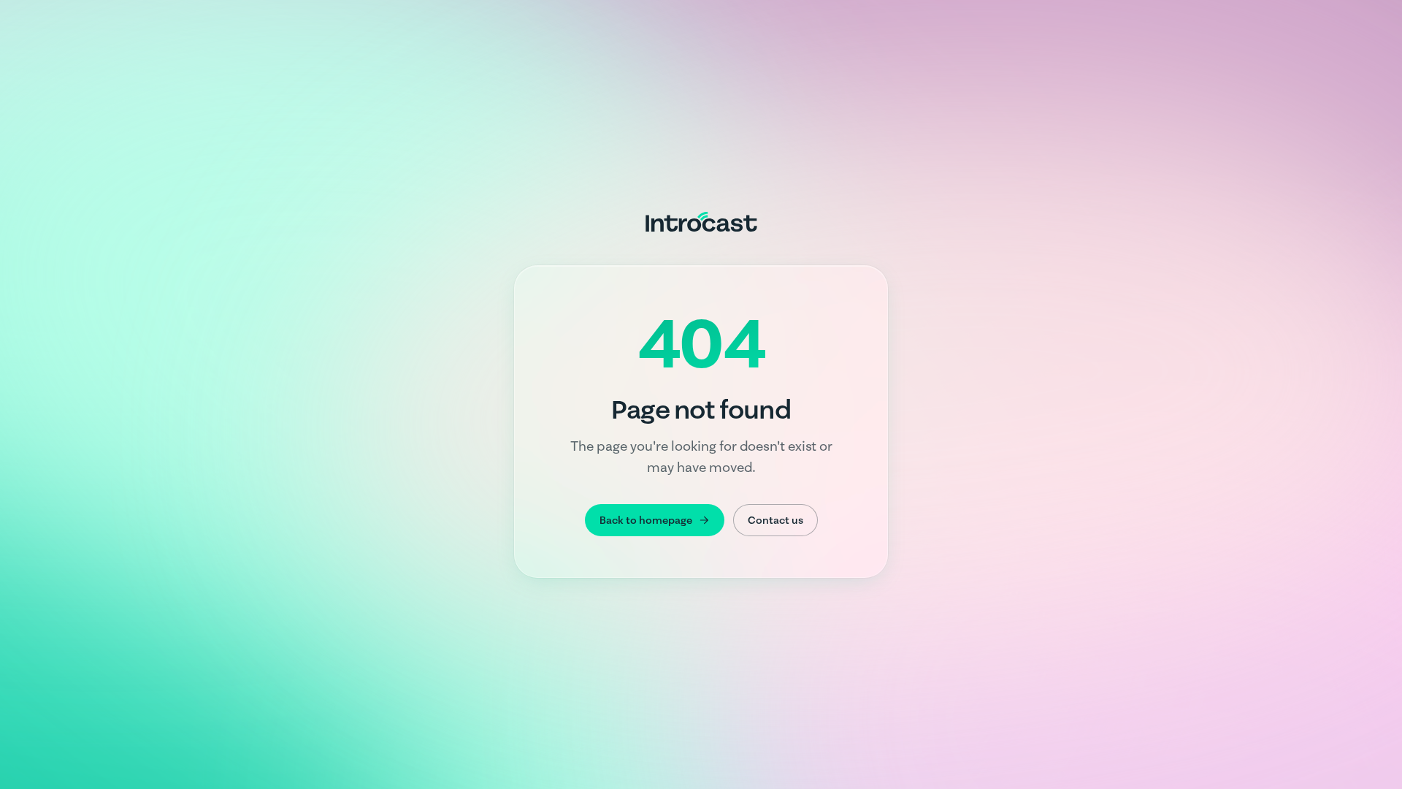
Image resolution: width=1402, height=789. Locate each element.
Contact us (775, 520)
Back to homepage (646, 520)
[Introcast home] (701, 221)
